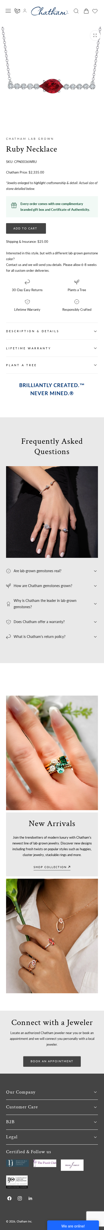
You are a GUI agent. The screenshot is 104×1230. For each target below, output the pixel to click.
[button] (8, 10)
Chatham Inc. (24, 1221)
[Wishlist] (95, 11)
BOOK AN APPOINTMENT (52, 1061)
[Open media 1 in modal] (95, 35)
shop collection (50, 867)
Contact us (13, 265)
